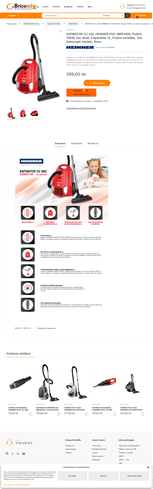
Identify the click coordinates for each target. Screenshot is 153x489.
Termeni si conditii (126, 453)
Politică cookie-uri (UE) (128, 449)
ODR (120, 463)
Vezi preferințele (134, 476)
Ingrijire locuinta (54, 24)
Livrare (45, 7)
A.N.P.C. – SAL (124, 460)
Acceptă (72, 476)
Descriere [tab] (60, 143)
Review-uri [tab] (93, 143)
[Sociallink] (7, 453)
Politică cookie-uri (8, 484)
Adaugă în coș (99, 83)
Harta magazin (70, 449)
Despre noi (69, 446)
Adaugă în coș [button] (30, 414)
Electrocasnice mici (31, 24)
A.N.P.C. (122, 456)
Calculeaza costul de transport (81, 108)
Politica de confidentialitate (22, 484)
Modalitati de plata (99, 449)
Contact (80, 7)
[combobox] (71, 15)
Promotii (56, 7)
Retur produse (97, 456)
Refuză (103, 476)
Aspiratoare (73, 24)
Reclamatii (96, 460)
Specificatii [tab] (76, 143)
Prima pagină (11, 24)
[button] (148, 467)
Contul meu (96, 446)
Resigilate (68, 7)
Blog (90, 7)
